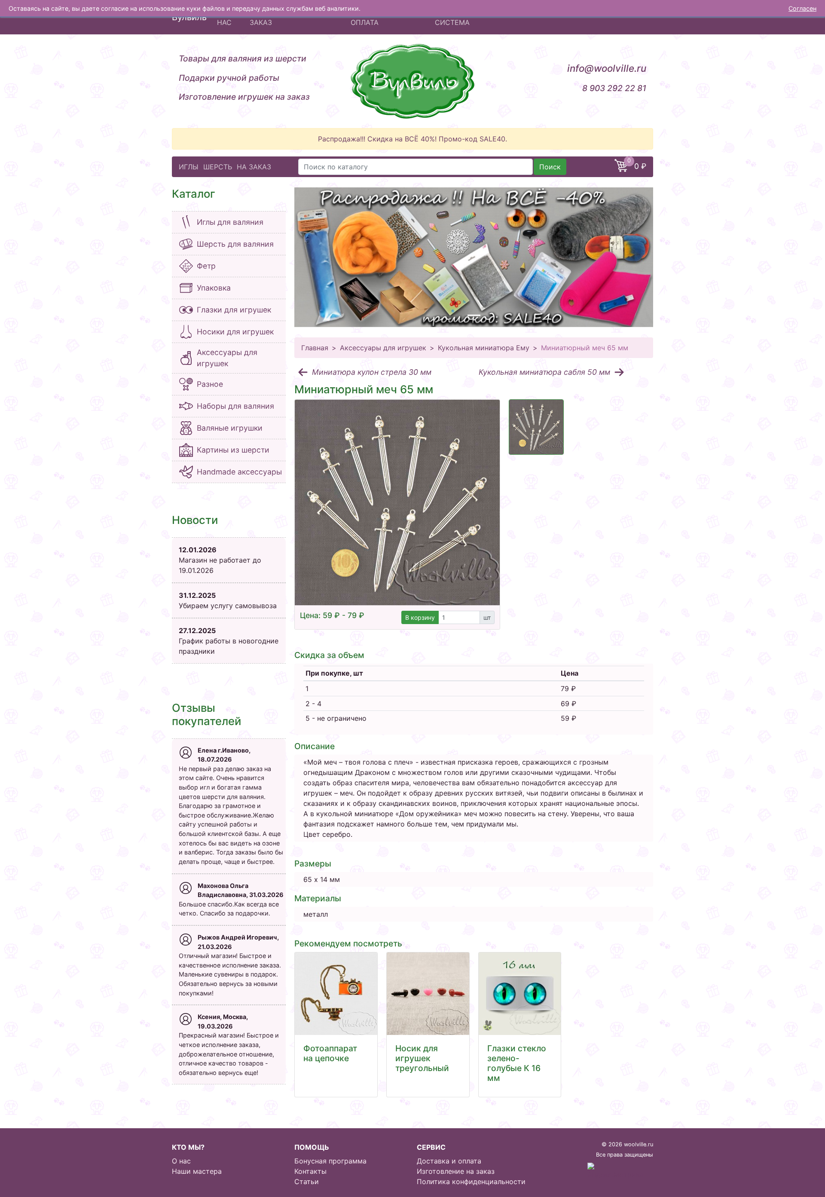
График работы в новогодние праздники (228, 640)
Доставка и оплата (449, 1161)
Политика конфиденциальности (471, 1181)
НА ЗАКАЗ (254, 166)
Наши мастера (197, 1171)
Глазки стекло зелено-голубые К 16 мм (516, 1063)
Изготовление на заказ (456, 1171)
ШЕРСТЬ (217, 166)
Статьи (306, 1181)
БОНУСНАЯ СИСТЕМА (454, 17)
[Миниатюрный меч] (536, 427)
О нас (181, 1161)
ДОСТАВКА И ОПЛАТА (373, 17)
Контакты (310, 1171)
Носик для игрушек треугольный (422, 1058)
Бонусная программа (330, 1161)
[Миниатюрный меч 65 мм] (397, 502)
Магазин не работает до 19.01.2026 (220, 560)
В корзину (420, 617)
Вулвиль (189, 17)
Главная (314, 347)
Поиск (550, 166)
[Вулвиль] (412, 81)
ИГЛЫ (189, 166)
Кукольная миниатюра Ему (483, 347)
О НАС (224, 17)
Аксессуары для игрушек (383, 347)
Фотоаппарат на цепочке (330, 1053)
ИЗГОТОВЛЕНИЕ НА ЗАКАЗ (284, 17)
